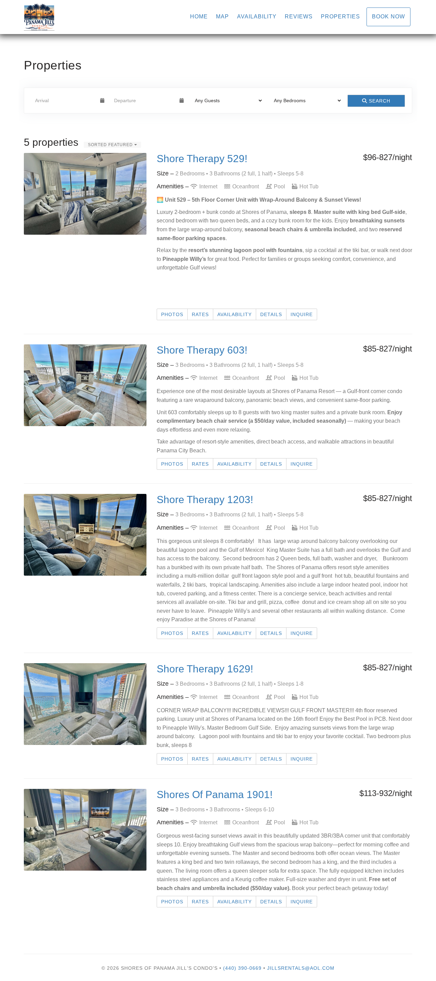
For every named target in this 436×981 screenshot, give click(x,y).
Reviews (299, 16)
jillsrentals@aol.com (300, 968)
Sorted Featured (111, 144)
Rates (200, 314)
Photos (172, 314)
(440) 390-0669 (242, 968)
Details (271, 314)
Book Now (388, 16)
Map (222, 16)
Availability (257, 16)
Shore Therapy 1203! (205, 499)
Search (378, 101)
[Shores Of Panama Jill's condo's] (121, 17)
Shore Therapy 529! (202, 158)
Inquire (302, 314)
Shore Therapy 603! (202, 350)
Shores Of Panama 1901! (214, 794)
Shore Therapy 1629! (205, 668)
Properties (340, 16)
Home (199, 16)
